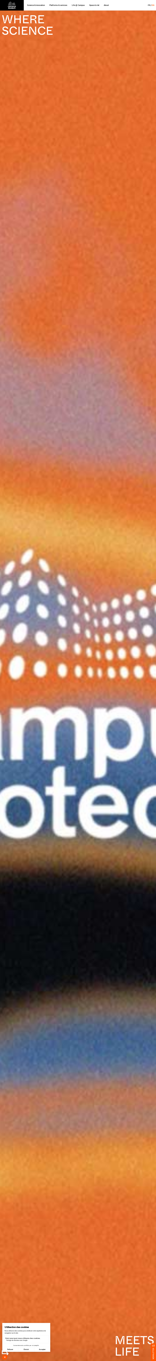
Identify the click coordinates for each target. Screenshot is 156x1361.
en (153, 5)
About (106, 5)
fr (149, 5)
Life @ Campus (78, 5)
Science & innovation (36, 5)
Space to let (94, 5)
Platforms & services (58, 5)
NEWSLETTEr (153, 1353)
